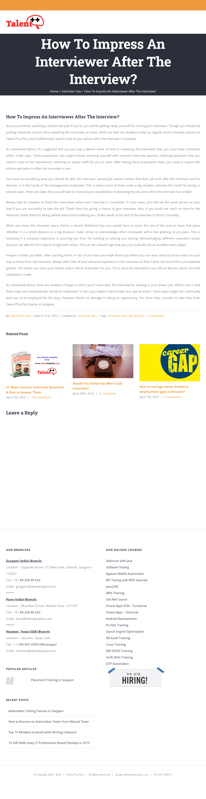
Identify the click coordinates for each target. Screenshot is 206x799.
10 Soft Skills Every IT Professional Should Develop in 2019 (49, 743)
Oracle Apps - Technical (122, 612)
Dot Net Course (116, 599)
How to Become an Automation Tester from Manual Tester (48, 721)
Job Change (136, 316)
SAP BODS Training (119, 651)
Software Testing (117, 567)
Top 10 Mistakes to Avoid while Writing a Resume (42, 732)
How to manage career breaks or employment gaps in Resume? (163, 362)
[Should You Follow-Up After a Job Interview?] (103, 361)
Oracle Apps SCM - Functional (126, 606)
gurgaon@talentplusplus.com (132, 774)
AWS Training (115, 593)
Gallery (42, 362)
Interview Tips (87, 316)
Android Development (121, 619)
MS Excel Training (118, 638)
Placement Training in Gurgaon (52, 680)
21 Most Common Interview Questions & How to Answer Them (30, 362)
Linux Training (116, 644)
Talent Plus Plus (20, 316)
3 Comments (172, 397)
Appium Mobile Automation (125, 574)
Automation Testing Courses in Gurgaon (36, 711)
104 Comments (41, 397)
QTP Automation (117, 664)
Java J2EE (112, 586)
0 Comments (155, 316)
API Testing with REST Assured (126, 580)
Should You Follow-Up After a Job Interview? (97, 361)
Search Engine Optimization (125, 631)
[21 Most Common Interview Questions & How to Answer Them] (36, 363)
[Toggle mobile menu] (198, 20)
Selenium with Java (119, 561)
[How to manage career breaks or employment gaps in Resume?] (169, 363)
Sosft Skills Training (119, 657)
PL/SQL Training (117, 625)
